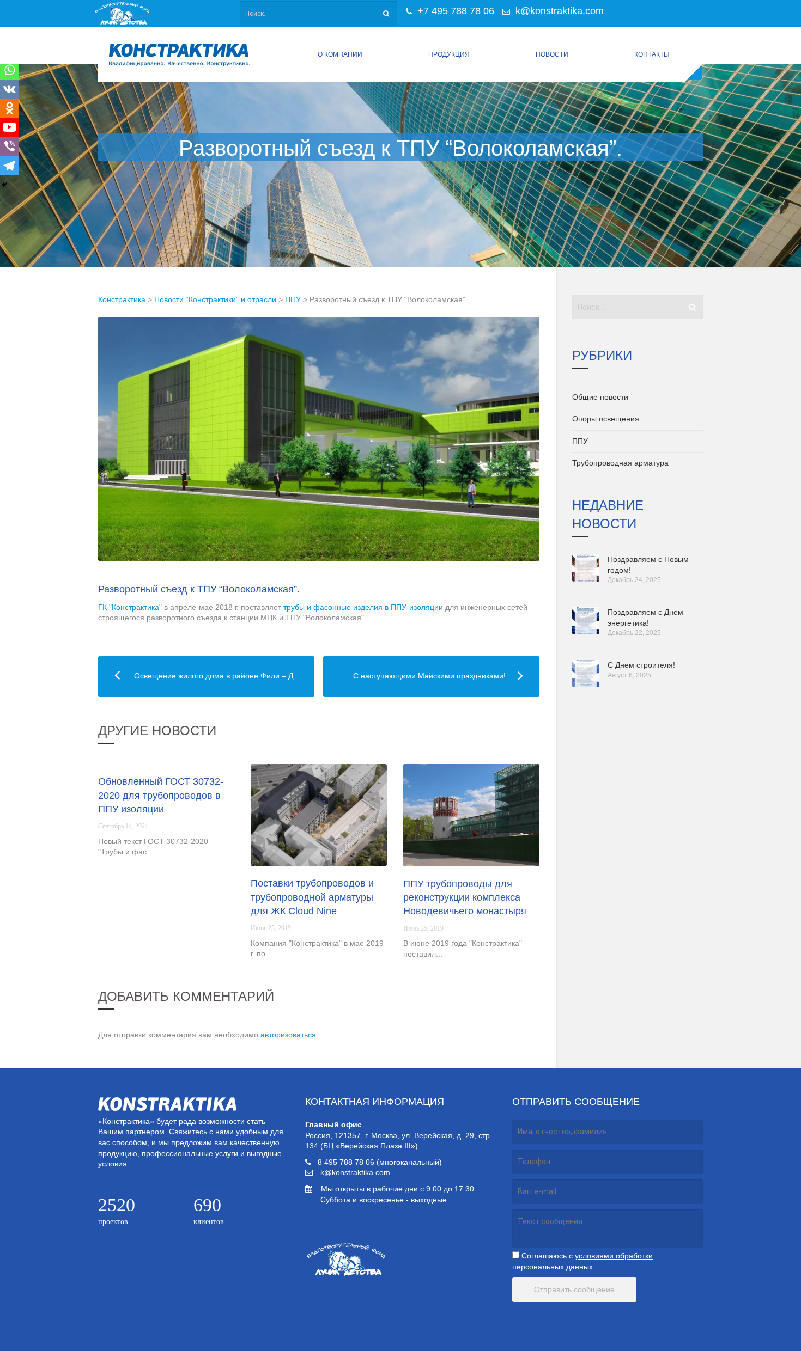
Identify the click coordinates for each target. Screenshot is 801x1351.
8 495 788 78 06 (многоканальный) (380, 1162)
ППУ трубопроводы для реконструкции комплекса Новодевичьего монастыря (464, 897)
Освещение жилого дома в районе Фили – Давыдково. (206, 675)
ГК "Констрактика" (130, 607)
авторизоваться (288, 1034)
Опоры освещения (605, 418)
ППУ (580, 441)
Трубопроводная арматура (620, 463)
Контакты (652, 54)
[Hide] (4, 184)
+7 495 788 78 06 (454, 10)
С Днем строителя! (641, 665)
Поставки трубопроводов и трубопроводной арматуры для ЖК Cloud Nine (312, 897)
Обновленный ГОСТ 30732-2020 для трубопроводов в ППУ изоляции (160, 795)
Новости (552, 54)
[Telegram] (9, 165)
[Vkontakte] (9, 89)
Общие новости (600, 397)
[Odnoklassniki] (9, 108)
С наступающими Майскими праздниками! (414, 675)
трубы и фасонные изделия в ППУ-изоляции (363, 607)
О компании (340, 54)
